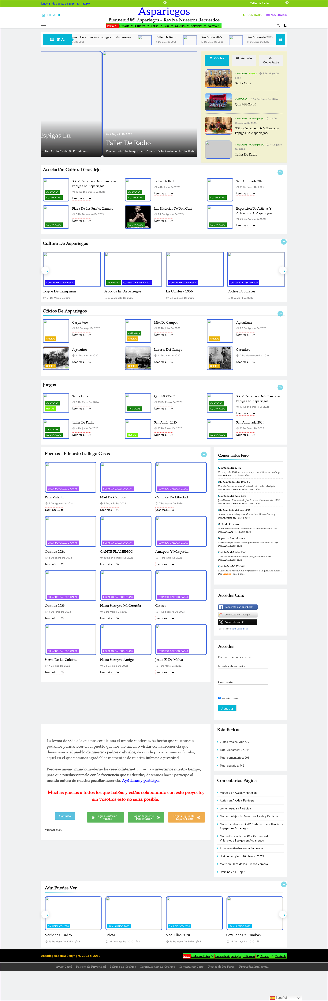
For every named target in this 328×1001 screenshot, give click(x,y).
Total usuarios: (230, 765)
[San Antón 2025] (166, 42)
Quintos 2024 (55, 551)
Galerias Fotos (200, 956)
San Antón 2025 (259, 3)
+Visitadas (241, 73)
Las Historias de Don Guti (173, 209)
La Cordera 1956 (117, 291)
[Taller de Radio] (121, 45)
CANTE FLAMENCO (116, 551)
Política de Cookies (123, 967)
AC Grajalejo (256, 118)
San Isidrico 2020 (58, 926)
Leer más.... (80, 198)
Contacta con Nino (191, 967)
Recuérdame (229, 698)
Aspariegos (164, 12)
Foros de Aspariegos (228, 956)
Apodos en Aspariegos (61, 291)
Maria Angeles (229, 531)
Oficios (50, 338)
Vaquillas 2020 (117, 935)
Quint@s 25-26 (245, 104)
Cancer (160, 605)
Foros (154, 26)
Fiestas (253, 73)
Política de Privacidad (91, 967)
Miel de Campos (166, 322)
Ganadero (243, 350)
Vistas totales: (229, 742)
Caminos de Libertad (171, 497)
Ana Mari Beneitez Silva (234, 489)
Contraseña (225, 682)
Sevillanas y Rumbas (183, 935)
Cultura (140, 26)
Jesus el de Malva (169, 660)
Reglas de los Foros (221, 967)
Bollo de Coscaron (229, 524)
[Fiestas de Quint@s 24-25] (262, 42)
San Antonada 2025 (236, 37)
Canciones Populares (244, 291)
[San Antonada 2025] (212, 42)
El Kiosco (249, 956)
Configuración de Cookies (157, 967)
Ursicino (226, 574)
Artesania (134, 333)
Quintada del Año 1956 (232, 495)
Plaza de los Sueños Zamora (93, 209)
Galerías (180, 26)
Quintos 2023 (55, 605)
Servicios (196, 26)
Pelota (50, 935)
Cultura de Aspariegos (75, 282)
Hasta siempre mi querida (120, 605)
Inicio (110, 26)
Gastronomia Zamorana (248, 848)
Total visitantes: (230, 750)
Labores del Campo (168, 350)
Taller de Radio (143, 37)
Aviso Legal (64, 967)
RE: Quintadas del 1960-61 (234, 481)
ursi (222, 808)
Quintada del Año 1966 (232, 552)
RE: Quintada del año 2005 (234, 510)
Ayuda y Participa (246, 792)
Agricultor (79, 350)
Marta (225, 545)
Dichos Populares (180, 291)
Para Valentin (55, 497)
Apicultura (244, 322)
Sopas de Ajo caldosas (231, 538)
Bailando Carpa (239, 935)
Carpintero (80, 322)
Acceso (212, 26)
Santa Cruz (243, 83)
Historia (124, 26)
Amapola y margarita (171, 551)
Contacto (280, 956)
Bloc (166, 26)
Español (281, 997)
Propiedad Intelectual (254, 967)
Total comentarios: (232, 757)
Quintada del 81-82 (229, 467)
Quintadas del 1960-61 (231, 566)
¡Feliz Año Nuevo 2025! (249, 856)
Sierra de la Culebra (61, 660)
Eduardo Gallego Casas (62, 488)
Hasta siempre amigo (117, 660)
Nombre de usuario (231, 666)
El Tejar (239, 872)
